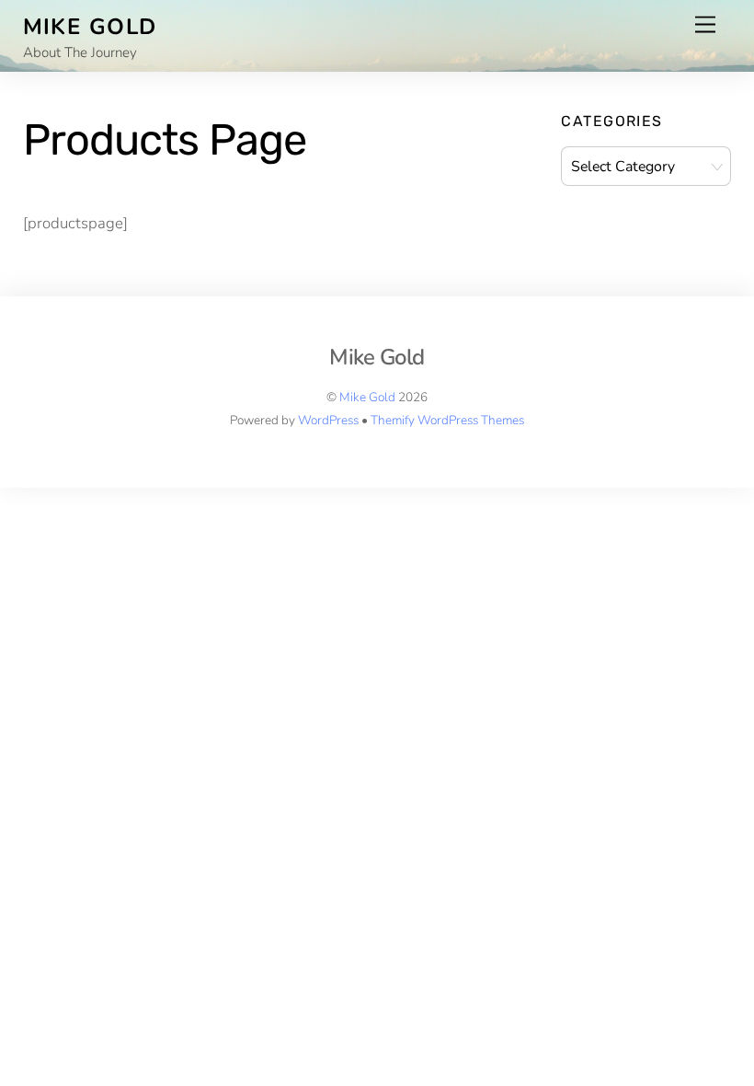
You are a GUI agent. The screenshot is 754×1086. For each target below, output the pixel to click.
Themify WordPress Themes (447, 420)
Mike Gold (367, 397)
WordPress (328, 420)
